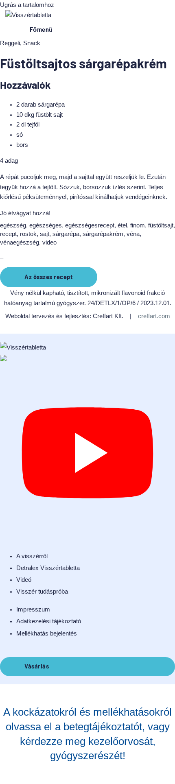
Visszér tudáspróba (42, 591)
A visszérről (32, 556)
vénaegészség (19, 242)
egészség (13, 225)
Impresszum (33, 609)
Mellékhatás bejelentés (46, 633)
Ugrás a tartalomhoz (27, 5)
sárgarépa (65, 234)
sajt (44, 234)
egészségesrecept (89, 225)
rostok (28, 234)
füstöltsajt (160, 225)
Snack (31, 43)
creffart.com (154, 316)
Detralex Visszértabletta (48, 568)
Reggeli (10, 43)
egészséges (45, 225)
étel (122, 225)
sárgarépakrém (103, 234)
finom (137, 225)
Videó (23, 580)
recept (8, 234)
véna (133, 234)
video (49, 242)
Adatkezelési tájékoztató (48, 621)
